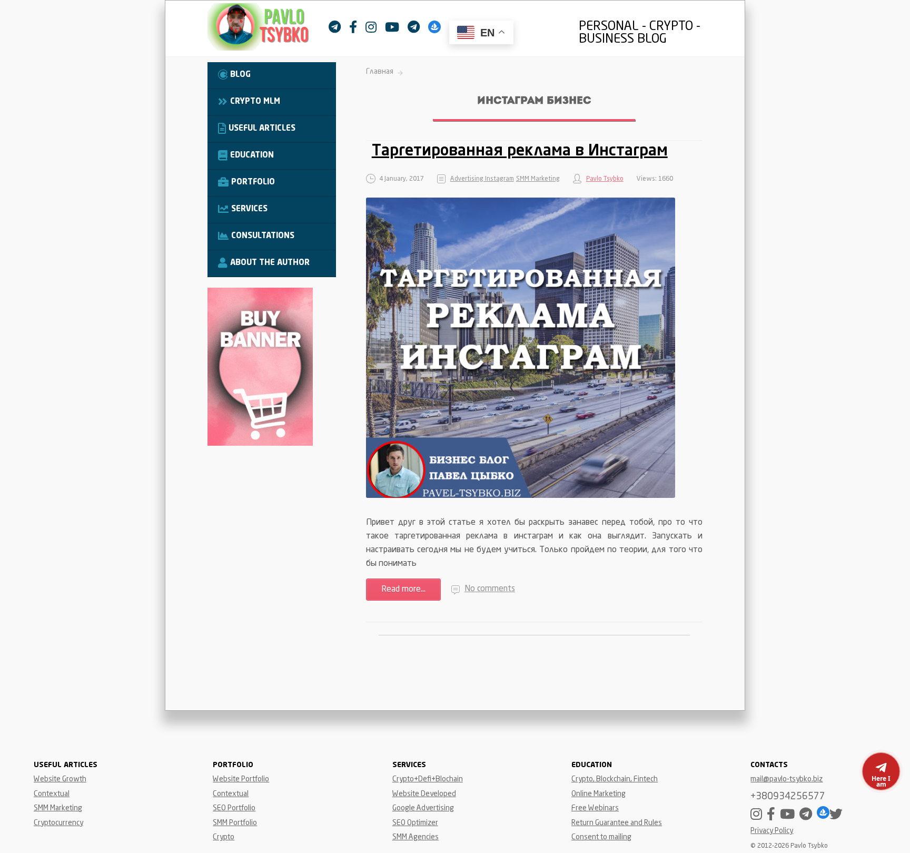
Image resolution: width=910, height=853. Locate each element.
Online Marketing (598, 794)
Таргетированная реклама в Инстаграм (520, 151)
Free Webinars (595, 808)
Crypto (223, 837)
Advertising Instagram (482, 179)
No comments (489, 589)
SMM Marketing (538, 179)
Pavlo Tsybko (605, 179)
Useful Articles (262, 129)
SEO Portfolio (234, 808)
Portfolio (253, 183)
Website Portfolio (241, 779)
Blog (240, 75)
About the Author (270, 263)
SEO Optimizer (415, 823)
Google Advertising (423, 808)
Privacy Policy (771, 831)
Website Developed (424, 794)
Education (252, 156)
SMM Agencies (415, 837)
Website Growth (60, 779)
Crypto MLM (255, 102)
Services (249, 209)
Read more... (403, 589)
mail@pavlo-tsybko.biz (786, 779)
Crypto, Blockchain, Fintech (614, 779)
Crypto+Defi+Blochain (427, 779)
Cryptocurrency (58, 823)
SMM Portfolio (235, 823)
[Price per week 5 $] (260, 443)
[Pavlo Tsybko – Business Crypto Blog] (268, 29)
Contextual (52, 794)
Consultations (262, 236)
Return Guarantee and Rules (616, 823)
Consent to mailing (601, 837)
